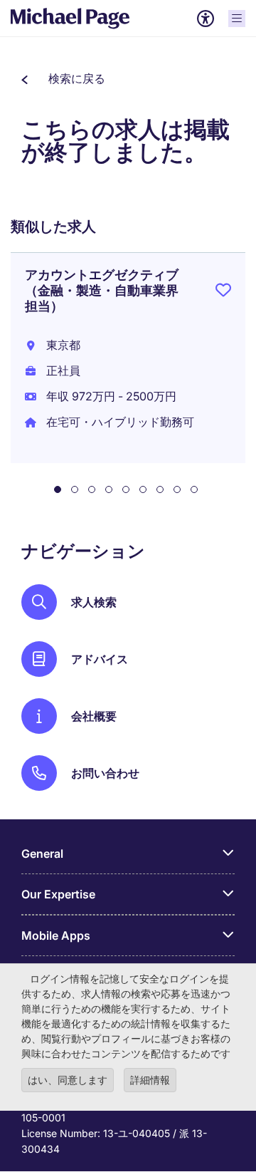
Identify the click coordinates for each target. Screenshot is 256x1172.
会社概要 (94, 716)
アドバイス (99, 659)
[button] (63, 78)
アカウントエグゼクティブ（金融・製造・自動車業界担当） (101, 290)
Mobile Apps (55, 935)
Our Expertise (58, 894)
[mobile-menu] (236, 18)
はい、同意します (67, 1080)
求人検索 (94, 602)
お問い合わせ (105, 773)
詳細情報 (150, 1080)
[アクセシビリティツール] (205, 18)
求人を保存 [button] (223, 292)
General (42, 853)
